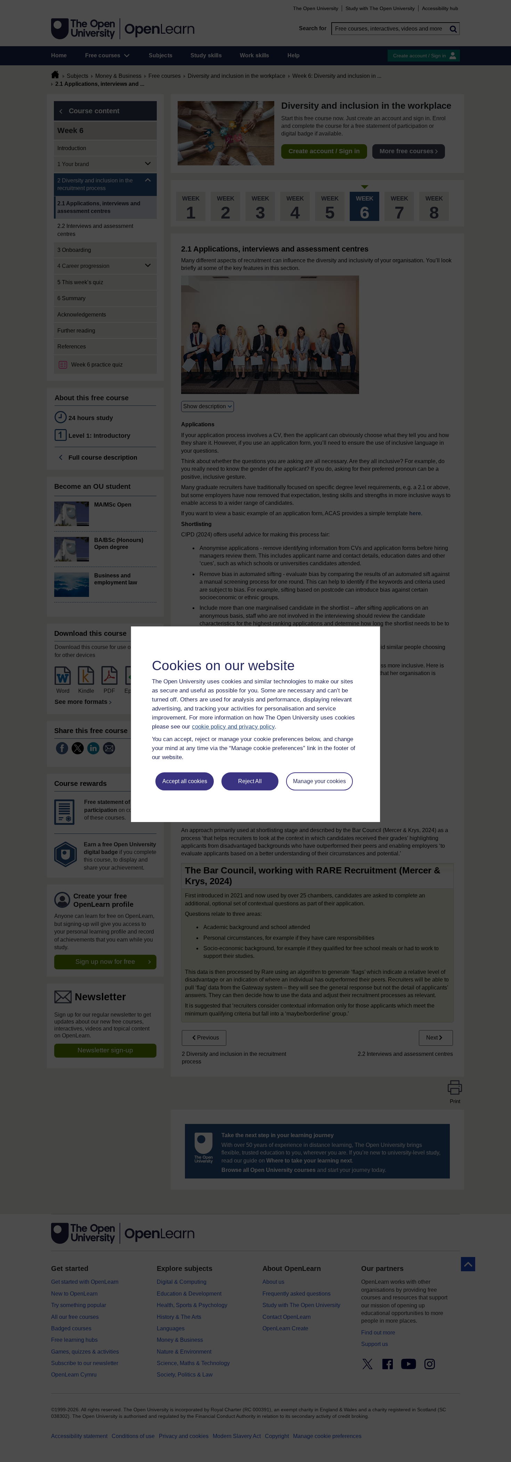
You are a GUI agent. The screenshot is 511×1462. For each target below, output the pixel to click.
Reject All (250, 781)
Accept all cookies (184, 781)
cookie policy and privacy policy (233, 726)
